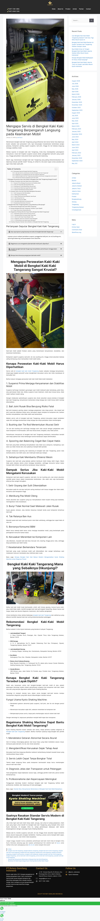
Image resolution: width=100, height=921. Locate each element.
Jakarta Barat (76, 183)
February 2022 (76, 153)
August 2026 (76, 81)
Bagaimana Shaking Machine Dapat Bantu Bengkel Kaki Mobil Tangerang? (30, 211)
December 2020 (77, 158)
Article (75, 9)
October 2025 (76, 107)
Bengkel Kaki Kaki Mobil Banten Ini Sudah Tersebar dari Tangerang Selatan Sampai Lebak (82, 44)
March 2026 (75, 94)
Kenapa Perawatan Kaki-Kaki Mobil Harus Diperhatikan (25, 181)
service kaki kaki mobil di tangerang (26, 855)
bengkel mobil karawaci (18, 854)
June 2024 (75, 137)
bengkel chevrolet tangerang (15, 850)
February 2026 (76, 97)
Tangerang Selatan (78, 207)
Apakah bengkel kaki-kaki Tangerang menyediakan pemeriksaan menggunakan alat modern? (36, 176)
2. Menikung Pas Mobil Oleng (20, 194)
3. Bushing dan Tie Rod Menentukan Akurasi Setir (24, 186)
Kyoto (58, 843)
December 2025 (77, 102)
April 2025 (75, 123)
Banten (74, 180)
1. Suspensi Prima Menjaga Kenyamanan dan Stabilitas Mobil (26, 183)
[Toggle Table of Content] (55, 169)
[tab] (35, 231)
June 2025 (75, 118)
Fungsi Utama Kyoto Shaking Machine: (22, 210)
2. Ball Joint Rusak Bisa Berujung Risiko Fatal (23, 184)
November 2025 (77, 105)
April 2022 (75, 150)
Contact (88, 9)
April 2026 (75, 91)
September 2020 (77, 161)
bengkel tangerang (11, 855)
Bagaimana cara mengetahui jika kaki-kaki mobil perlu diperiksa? (30, 174)
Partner (81, 9)
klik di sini (31, 845)
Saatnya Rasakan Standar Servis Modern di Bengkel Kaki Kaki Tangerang (30, 222)
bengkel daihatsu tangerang (31, 850)
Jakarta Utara (76, 191)
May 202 (74, 163)
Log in (74, 224)
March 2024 (75, 145)
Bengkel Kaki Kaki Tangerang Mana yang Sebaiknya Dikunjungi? (26, 204)
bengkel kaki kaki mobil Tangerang (27, 371)
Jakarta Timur (76, 188)
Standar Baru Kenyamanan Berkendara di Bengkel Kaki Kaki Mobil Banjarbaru (28, 859)
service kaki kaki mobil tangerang (44, 855)
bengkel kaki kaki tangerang (27, 852)
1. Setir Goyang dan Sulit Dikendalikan (21, 193)
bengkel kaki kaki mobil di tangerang (48, 850)
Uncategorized (76, 210)
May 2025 (75, 121)
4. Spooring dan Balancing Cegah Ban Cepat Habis (24, 188)
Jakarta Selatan (77, 186)
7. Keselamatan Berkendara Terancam (21, 202)
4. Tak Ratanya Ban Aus (19, 198)
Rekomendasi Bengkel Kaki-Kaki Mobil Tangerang (23, 206)
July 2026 (75, 83)
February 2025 (76, 129)
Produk (74, 196)
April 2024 (75, 142)
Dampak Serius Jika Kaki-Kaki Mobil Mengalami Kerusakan (26, 191)
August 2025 (76, 113)
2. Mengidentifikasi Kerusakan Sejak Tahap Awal (25, 215)
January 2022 (76, 155)
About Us (60, 9)
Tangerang (75, 204)
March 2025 (75, 126)
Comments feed (77, 229)
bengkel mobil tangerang (31, 854)
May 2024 (75, 139)
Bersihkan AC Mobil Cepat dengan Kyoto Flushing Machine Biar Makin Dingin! (28, 861)
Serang (74, 202)
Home (53, 9)
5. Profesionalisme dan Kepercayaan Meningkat (24, 220)
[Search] (91, 20)
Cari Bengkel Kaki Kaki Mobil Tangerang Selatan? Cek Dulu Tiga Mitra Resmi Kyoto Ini (83, 38)
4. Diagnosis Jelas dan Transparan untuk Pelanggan (25, 218)
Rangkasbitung (76, 199)
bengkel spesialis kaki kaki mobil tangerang (50, 854)
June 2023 (75, 147)
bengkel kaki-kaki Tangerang (15, 731)
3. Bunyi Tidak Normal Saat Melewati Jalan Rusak (25, 196)
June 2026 (75, 86)
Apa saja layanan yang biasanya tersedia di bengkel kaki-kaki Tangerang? (32, 173)
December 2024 (77, 134)
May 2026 (75, 89)
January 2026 (76, 99)
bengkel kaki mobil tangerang (43, 852)
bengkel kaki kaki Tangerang (42, 615)
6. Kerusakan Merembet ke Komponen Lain (23, 201)
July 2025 (75, 115)
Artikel (9, 849)
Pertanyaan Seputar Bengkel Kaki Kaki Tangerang (25, 171)
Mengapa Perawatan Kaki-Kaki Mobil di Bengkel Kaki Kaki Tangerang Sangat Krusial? (32, 179)
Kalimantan (75, 194)
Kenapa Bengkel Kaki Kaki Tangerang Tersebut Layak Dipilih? (26, 208)
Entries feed (75, 227)
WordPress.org (76, 232)
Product (68, 9)
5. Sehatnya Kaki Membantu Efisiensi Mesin (23, 189)
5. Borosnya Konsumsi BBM (20, 199)
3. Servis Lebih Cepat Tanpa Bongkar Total (23, 216)
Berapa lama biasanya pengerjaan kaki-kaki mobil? (27, 177)
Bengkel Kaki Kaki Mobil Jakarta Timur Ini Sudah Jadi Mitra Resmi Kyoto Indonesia (82, 64)
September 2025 (77, 110)
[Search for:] (80, 20)
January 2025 (76, 131)
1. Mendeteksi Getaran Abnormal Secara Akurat (24, 213)
